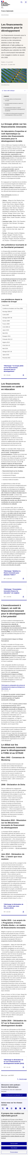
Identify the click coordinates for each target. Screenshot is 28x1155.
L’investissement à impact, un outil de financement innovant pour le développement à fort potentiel (15, 109)
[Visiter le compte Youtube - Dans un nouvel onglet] (24, 1108)
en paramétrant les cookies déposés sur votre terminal (13, 1136)
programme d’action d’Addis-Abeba (11, 941)
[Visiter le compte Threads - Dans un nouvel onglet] (11, 1108)
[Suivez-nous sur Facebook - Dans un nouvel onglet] (7, 1108)
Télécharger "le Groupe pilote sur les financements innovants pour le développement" (13, 368)
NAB (17, 652)
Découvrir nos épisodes (14, 1095)
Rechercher (21, 2)
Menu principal (25, 2)
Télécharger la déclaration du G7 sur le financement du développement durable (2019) (14, 1061)
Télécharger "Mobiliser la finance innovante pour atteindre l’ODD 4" (12, 573)
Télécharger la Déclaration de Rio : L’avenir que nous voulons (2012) (13, 906)
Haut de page (23, 1079)
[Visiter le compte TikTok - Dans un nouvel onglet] (20, 1108)
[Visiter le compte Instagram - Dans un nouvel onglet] (15, 1108)
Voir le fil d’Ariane (5, 14)
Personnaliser (14, 1152)
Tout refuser (14, 1148)
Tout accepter (14, 1143)
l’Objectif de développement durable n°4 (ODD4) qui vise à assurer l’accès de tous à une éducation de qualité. (13, 563)
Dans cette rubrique (9, 90)
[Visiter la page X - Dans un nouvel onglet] (2, 1108)
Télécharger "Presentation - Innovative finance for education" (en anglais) (13, 591)
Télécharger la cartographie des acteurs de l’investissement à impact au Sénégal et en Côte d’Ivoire (13, 687)
